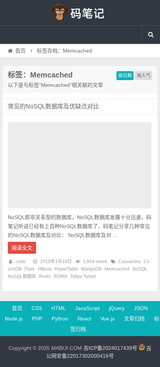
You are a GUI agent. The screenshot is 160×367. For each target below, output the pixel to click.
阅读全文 (22, 248)
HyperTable (66, 269)
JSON (141, 308)
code (21, 261)
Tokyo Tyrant (83, 276)
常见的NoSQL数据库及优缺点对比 (53, 106)
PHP (37, 319)
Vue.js (107, 319)
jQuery (117, 308)
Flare (30, 269)
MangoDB (91, 269)
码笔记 (80, 13)
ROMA (60, 276)
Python (60, 319)
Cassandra (129, 261)
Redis (45, 276)
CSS (37, 308)
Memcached (117, 269)
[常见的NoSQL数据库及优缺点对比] (79, 210)
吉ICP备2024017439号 (110, 348)
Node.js (14, 319)
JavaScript (87, 308)
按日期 (125, 75)
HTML (58, 308)
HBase (45, 269)
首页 (20, 51)
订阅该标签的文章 (24, 81)
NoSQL (139, 269)
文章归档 (134, 319)
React (84, 319)
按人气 (143, 75)
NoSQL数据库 (22, 276)
